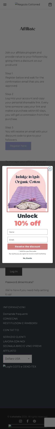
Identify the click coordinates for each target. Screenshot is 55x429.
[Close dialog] (50, 169)
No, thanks (27, 258)
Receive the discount (27, 246)
